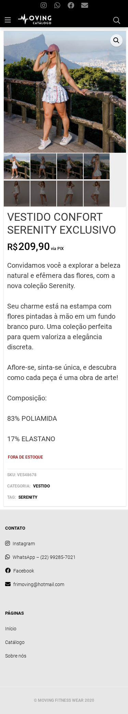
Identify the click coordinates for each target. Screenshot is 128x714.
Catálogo (15, 642)
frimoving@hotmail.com (84, 6)
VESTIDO (41, 486)
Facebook (71, 6)
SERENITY (27, 497)
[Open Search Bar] (116, 19)
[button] (116, 40)
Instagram (44, 6)
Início (10, 628)
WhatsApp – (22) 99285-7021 (57, 6)
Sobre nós (15, 656)
